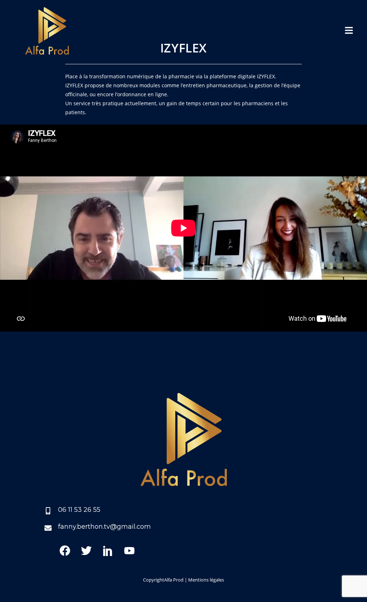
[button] (349, 30)
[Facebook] (65, 550)
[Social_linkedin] (108, 550)
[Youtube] (129, 550)
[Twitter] (86, 550)
